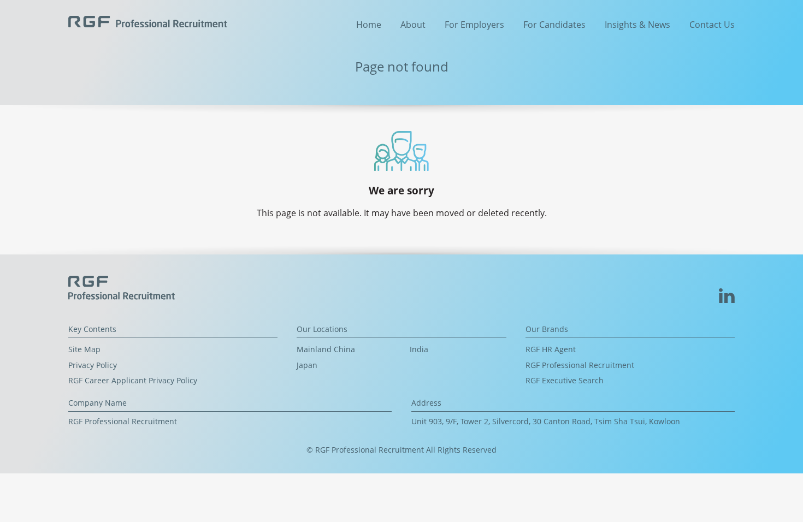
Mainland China (326, 349)
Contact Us (712, 25)
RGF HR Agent (551, 349)
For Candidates (554, 25)
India (419, 349)
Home (368, 25)
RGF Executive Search (565, 380)
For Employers (474, 25)
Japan (307, 365)
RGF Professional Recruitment (580, 365)
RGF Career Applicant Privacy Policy (132, 380)
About (413, 25)
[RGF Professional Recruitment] (147, 20)
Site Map (84, 349)
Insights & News (637, 25)
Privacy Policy (92, 365)
